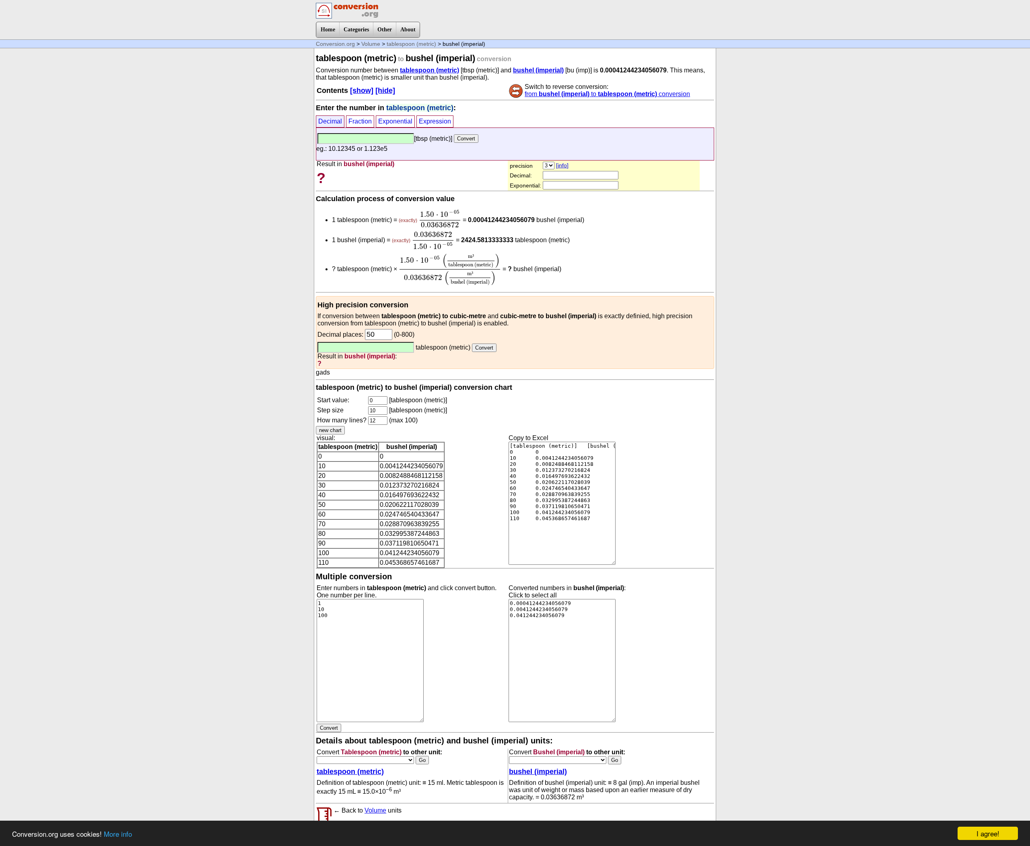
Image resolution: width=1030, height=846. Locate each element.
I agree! (987, 833)
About (408, 30)
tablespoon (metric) (411, 44)
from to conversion (607, 94)
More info (118, 834)
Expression (435, 121)
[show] (361, 90)
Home (328, 30)
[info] (562, 165)
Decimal (330, 121)
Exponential (395, 121)
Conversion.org (335, 44)
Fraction (360, 121)
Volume (370, 44)
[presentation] (440, 219)
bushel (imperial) (538, 70)
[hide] (385, 90)
